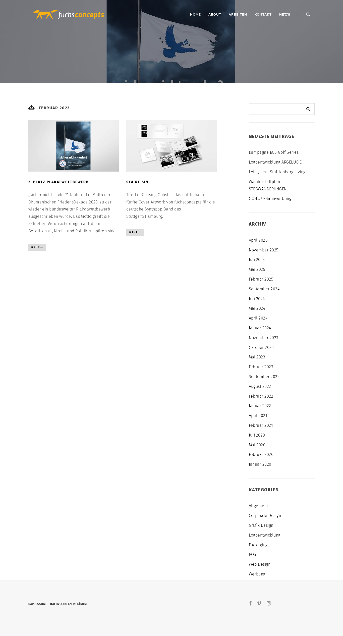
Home (195, 14)
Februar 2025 (261, 279)
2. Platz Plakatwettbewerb (58, 182)
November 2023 (263, 337)
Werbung (257, 574)
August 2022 (260, 386)
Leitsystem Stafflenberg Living (277, 172)
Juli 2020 (257, 435)
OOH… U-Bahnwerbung (270, 198)
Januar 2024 (260, 328)
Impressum (36, 604)
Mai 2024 (257, 308)
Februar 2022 (261, 396)
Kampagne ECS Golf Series (274, 152)
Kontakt (263, 14)
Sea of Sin (137, 182)
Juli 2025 (257, 259)
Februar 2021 (261, 425)
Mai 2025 (257, 269)
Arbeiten (238, 14)
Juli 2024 (257, 298)
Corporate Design (265, 515)
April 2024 (258, 318)
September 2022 (264, 376)
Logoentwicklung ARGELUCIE (275, 162)
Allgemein (258, 505)
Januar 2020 (260, 464)
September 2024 (264, 289)
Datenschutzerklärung (69, 604)
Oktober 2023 (261, 347)
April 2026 (258, 240)
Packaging (258, 545)
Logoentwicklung (264, 535)
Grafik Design (261, 525)
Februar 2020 (261, 454)
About (214, 14)
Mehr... (37, 247)
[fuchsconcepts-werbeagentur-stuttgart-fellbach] (68, 13)
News (284, 14)
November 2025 (263, 250)
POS (252, 554)
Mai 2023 (257, 357)
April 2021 (258, 415)
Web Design (260, 564)
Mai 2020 (257, 445)
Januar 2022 (260, 405)
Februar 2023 (261, 366)
